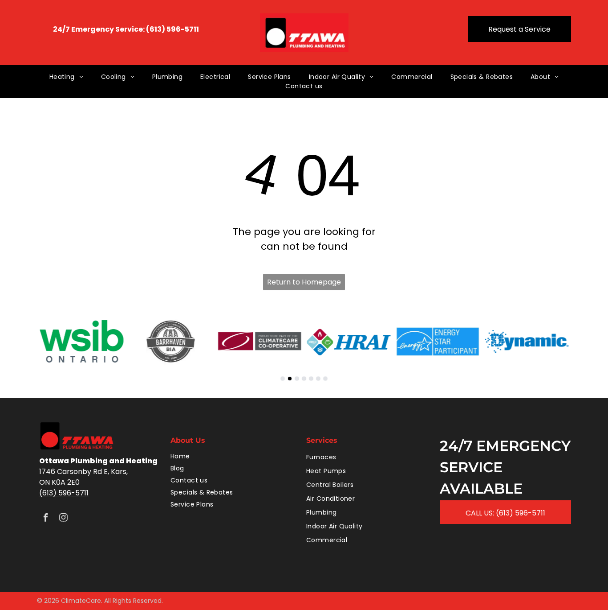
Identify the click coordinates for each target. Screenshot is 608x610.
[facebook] (45, 518)
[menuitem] (66, 77)
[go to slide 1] (282, 378)
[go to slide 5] (311, 378)
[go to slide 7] (325, 378)
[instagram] (63, 518)
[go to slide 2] (290, 378)
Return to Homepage (304, 282)
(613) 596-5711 (64, 493)
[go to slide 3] (297, 378)
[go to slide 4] (304, 378)
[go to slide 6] (318, 378)
